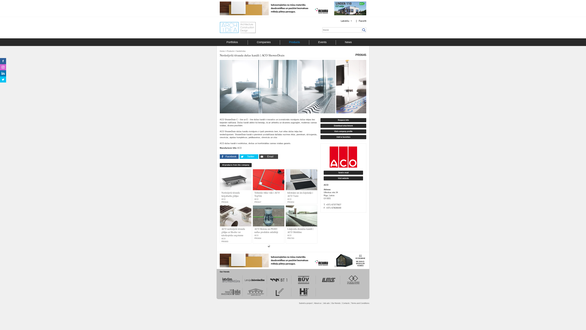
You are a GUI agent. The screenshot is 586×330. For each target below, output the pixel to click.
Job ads (326, 303)
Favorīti (362, 21)
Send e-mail (343, 173)
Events (322, 42)
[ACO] (343, 157)
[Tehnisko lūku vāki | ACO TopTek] (268, 179)
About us (317, 303)
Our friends (335, 303)
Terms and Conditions (360, 303)
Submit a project (305, 303)
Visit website (343, 178)
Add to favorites (343, 137)
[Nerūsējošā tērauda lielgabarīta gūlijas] (235, 179)
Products (294, 42)
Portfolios (232, 42)
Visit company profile (343, 131)
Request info (343, 120)
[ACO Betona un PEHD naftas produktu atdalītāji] (268, 215)
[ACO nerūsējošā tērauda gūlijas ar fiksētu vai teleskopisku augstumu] (235, 215)
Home (222, 51)
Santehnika (241, 51)
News (348, 42)
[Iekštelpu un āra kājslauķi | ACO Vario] (301, 179)
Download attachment (343, 126)
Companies (264, 42)
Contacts (345, 303)
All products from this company (235, 165)
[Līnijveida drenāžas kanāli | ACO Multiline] (301, 215)
